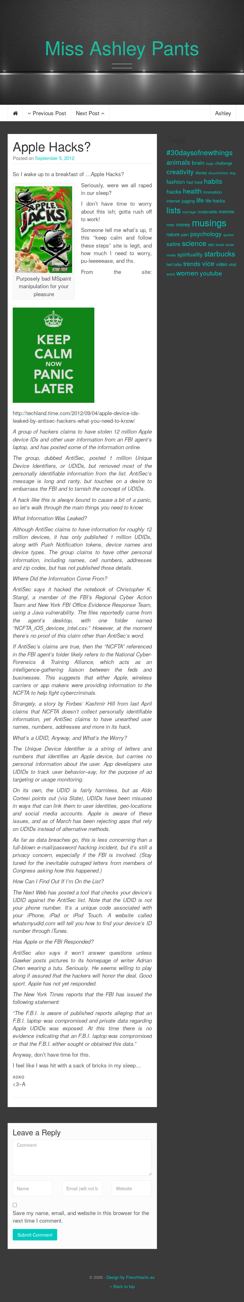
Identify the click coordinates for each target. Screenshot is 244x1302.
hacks (173, 191)
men (170, 225)
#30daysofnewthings (199, 152)
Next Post (88, 113)
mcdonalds (207, 212)
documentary (218, 172)
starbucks (219, 253)
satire (173, 244)
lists (173, 210)
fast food (194, 182)
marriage (189, 211)
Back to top (123, 1286)
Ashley (223, 113)
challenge (223, 163)
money (183, 224)
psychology (206, 233)
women (187, 272)
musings (209, 222)
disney (201, 172)
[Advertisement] (191, 388)
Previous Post (48, 113)
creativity (180, 171)
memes (226, 211)
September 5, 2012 (54, 158)
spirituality (190, 254)
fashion (175, 181)
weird (170, 274)
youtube (211, 273)
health (192, 191)
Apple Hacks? (52, 146)
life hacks (215, 200)
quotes (228, 234)
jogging (188, 201)
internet (173, 201)
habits (213, 181)
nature (173, 234)
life (200, 200)
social (220, 244)
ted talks (174, 264)
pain (185, 234)
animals (178, 162)
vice (208, 263)
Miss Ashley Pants (122, 47)
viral (232, 264)
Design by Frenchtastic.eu (130, 1277)
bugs (210, 163)
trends (191, 263)
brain (198, 162)
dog (232, 172)
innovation (212, 192)
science (194, 243)
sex (211, 244)
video (221, 264)
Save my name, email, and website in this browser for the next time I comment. (81, 1216)
